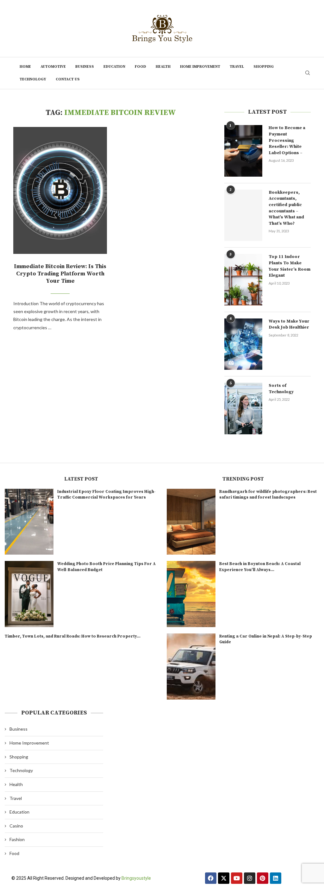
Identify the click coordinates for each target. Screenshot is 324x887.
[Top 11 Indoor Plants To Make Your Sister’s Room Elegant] (243, 279)
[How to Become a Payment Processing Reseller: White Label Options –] (243, 150)
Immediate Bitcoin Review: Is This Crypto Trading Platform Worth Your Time (60, 274)
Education (114, 66)
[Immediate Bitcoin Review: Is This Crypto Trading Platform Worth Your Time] (60, 190)
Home (25, 66)
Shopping (263, 66)
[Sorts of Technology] (243, 408)
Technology (33, 79)
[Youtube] (236, 878)
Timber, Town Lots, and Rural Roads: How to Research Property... (72, 636)
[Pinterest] (262, 878)
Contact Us (68, 79)
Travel (237, 66)
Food (140, 66)
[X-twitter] (223, 878)
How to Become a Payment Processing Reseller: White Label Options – (287, 140)
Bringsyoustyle (136, 878)
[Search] (307, 73)
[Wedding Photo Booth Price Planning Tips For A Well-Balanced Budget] (29, 594)
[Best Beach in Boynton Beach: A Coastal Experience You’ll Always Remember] (191, 594)
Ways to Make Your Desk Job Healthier (289, 324)
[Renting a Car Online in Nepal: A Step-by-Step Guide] (191, 666)
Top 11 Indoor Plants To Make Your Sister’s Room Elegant (289, 266)
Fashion (17, 839)
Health (163, 66)
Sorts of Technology (281, 389)
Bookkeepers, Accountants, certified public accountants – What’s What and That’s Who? (286, 208)
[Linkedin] (275, 878)
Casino (16, 825)
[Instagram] (249, 878)
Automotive (53, 66)
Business (84, 66)
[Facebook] (210, 878)
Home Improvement (200, 66)
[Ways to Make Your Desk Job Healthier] (243, 344)
